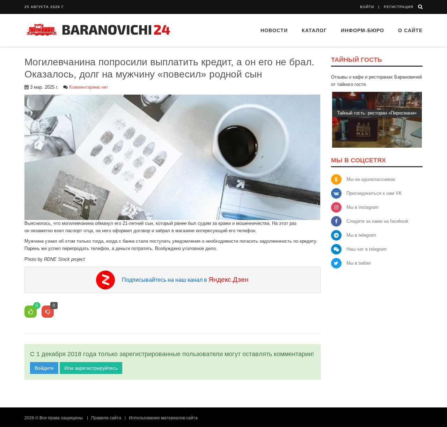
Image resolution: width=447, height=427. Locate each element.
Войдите (44, 368)
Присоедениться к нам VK (374, 193)
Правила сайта (106, 417)
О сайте (410, 30)
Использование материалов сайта (163, 417)
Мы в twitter (358, 263)
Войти (367, 7)
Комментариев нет (88, 87)
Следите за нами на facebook (377, 221)
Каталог (314, 30)
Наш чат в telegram (366, 249)
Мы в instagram (362, 207)
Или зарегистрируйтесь (91, 368)
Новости (274, 30)
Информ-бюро (362, 30)
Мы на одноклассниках (370, 179)
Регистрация (398, 7)
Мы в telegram (361, 235)
